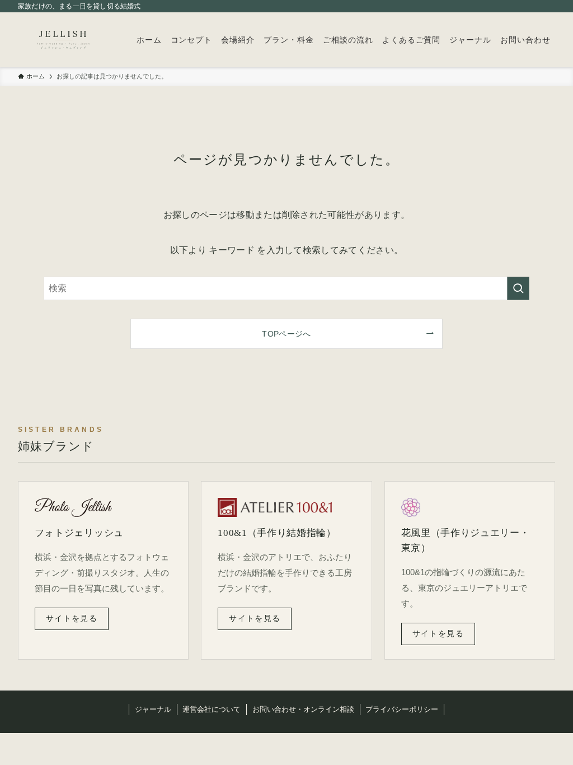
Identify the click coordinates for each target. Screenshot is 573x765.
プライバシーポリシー (401, 709)
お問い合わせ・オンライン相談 (303, 709)
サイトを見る (71, 618)
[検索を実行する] (518, 288)
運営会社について (211, 709)
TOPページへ (286, 333)
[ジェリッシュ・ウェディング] (64, 39)
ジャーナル (153, 709)
